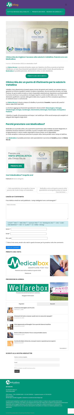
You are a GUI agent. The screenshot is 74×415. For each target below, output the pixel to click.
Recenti (52, 304)
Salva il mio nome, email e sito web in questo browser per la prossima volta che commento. (35, 242)
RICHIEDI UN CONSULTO (53, 11)
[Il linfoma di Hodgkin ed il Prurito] (10, 310)
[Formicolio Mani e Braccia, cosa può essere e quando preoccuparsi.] (10, 343)
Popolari (21, 304)
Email (8, 234)
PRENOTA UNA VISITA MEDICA (37, 76)
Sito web (8, 238)
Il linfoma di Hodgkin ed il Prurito (24, 308)
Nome (8, 229)
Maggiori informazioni (28, 295)
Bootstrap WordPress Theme (26, 413)
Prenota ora (28, 273)
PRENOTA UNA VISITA (38, 11)
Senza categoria (18, 179)
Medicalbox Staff (32, 63)
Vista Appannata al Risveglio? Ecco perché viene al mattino (32, 324)
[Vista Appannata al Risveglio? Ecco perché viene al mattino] (10, 327)
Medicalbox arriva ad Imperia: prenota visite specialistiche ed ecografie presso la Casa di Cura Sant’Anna (53, 190)
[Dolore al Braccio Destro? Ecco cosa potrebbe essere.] (10, 335)
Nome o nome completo (20, 357)
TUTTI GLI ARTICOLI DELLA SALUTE (18, 11)
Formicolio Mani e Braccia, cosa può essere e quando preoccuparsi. (35, 341)
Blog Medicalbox (14, 413)
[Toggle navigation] (66, 4)
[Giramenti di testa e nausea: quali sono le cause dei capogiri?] (10, 318)
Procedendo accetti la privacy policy (25, 368)
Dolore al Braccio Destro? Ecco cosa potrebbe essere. (30, 332)
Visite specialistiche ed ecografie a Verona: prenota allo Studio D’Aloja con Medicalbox (21, 189)
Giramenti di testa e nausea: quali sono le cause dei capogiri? (33, 316)
